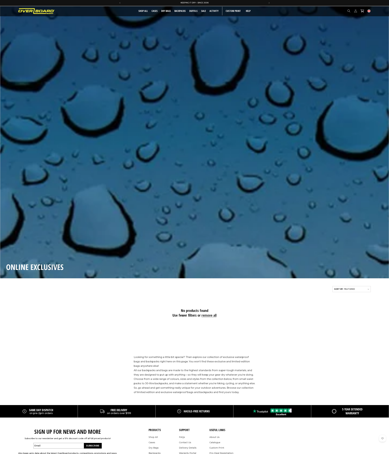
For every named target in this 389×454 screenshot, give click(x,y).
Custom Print (216, 447)
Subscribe (92, 445)
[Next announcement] (269, 3)
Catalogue (214, 442)
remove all (209, 315)
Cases (154, 11)
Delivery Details (187, 447)
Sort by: (338, 289)
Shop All (153, 437)
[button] (154, 11)
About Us (214, 437)
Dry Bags (166, 11)
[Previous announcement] (120, 3)
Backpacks (180, 11)
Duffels (193, 11)
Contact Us (185, 442)
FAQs (182, 437)
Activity (214, 11)
